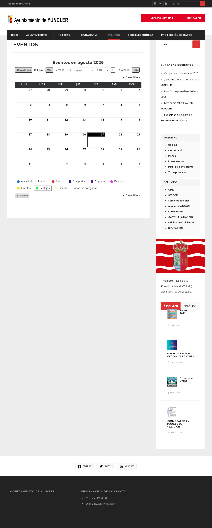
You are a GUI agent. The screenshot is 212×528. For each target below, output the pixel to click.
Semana (59, 70)
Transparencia (177, 172)
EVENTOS (114, 34)
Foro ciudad (175, 211)
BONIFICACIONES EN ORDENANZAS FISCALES (180, 355)
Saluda (172, 145)
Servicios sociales (178, 200)
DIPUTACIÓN (175, 228)
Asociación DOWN (179, 206)
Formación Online (186, 379)
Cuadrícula (23, 70)
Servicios (171, 182)
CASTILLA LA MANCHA (181, 217)
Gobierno (171, 137)
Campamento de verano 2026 (181, 73)
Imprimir (22, 196)
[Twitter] (160, 3)
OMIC (171, 189)
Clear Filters (133, 77)
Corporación (175, 150)
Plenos (172, 156)
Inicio (14, 34)
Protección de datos (176, 34)
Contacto (194, 18)
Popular (171, 305)
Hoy (136, 69)
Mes (49, 69)
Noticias (64, 34)
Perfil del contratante (180, 166)
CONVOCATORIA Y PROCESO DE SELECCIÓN (178, 423)
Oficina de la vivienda (181, 222)
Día (69, 70)
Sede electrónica (140, 34)
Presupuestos (176, 161)
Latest (192, 305)
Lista (38, 71)
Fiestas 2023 (184, 312)
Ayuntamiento (36, 34)
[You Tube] (165, 3)
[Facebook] (154, 3)
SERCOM (173, 195)
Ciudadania (89, 34)
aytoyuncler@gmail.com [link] (103, 503)
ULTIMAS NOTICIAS (162, 18)
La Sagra (186, 291)
